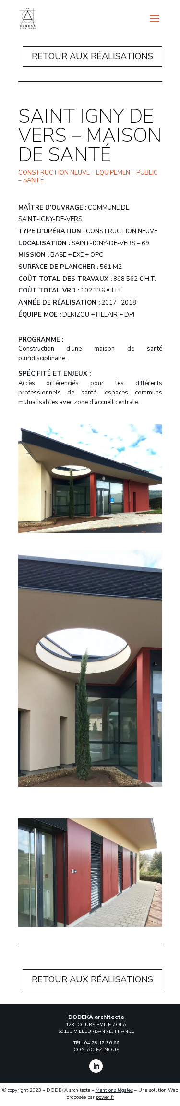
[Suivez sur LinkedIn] (96, 1066)
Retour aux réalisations (92, 56)
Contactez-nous (96, 1049)
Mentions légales (114, 1090)
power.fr (105, 1097)
